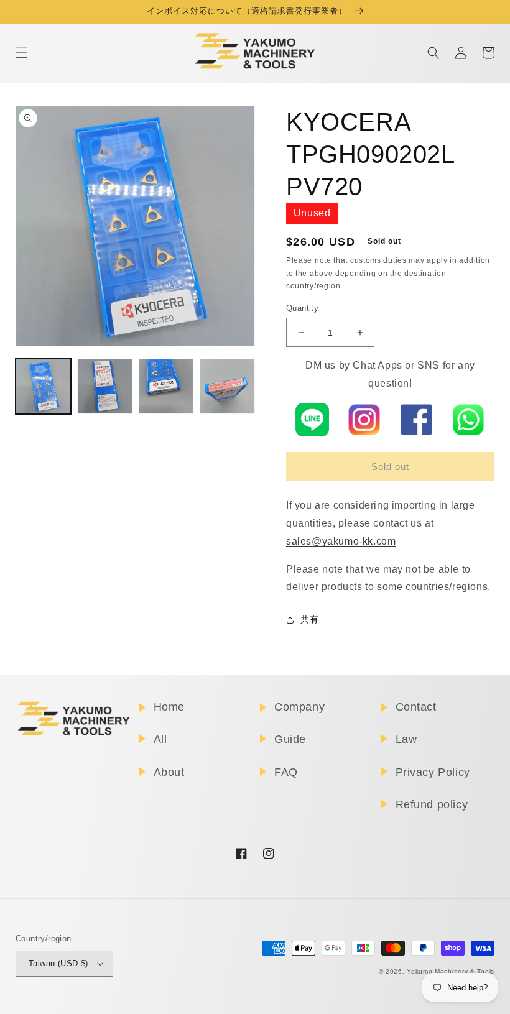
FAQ (286, 772)
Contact (416, 707)
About (169, 772)
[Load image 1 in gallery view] (43, 386)
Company (299, 707)
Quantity (302, 308)
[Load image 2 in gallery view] (104, 386)
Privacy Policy (433, 772)
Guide (290, 739)
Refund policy (432, 804)
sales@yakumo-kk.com (341, 541)
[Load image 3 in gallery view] (166, 386)
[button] (21, 53)
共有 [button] (309, 619)
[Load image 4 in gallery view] (227, 386)
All (160, 739)
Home (169, 707)
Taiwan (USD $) (58, 963)
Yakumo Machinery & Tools (450, 971)
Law (406, 739)
